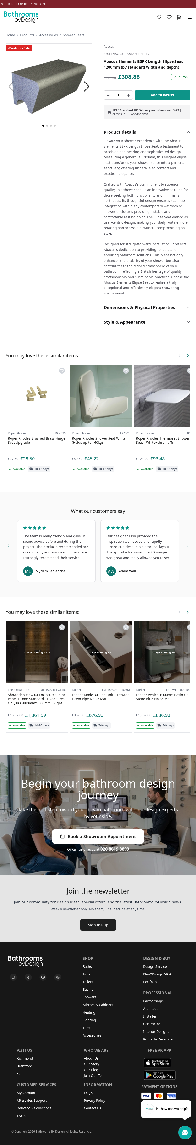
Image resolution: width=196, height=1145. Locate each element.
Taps (86, 974)
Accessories (48, 35)
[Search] (159, 17)
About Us (91, 1058)
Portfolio (150, 981)
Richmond (25, 1058)
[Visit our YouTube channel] (43, 977)
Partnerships (153, 1001)
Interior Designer (157, 1031)
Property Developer (158, 1039)
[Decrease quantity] (108, 95)
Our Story (91, 1064)
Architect (150, 1008)
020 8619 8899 (114, 849)
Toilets (88, 981)
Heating (89, 1012)
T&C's (21, 1115)
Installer (150, 1016)
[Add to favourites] (147, 54)
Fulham (23, 1073)
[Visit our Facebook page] (28, 977)
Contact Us (92, 1108)
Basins (88, 989)
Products (27, 35)
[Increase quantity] (128, 95)
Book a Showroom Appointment (102, 836)
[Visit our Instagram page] (13, 977)
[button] (86, 86)
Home (10, 35)
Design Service (155, 966)
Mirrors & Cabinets (98, 1004)
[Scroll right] (187, 356)
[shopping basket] (180, 17)
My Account (26, 1092)
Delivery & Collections (34, 1108)
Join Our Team (95, 1075)
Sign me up (98, 925)
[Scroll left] (180, 356)
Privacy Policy (94, 1100)
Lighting (89, 1020)
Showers (89, 997)
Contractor (151, 1024)
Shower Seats (73, 35)
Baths (87, 966)
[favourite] (170, 17)
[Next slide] (187, 545)
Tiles (86, 1027)
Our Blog (91, 1070)
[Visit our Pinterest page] (57, 977)
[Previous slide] (8, 545)
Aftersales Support (32, 1100)
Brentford (24, 1066)
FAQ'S (88, 1092)
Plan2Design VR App (159, 974)
